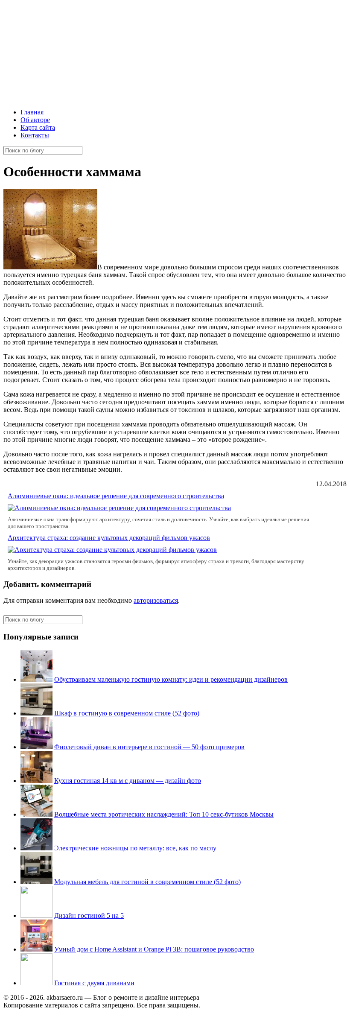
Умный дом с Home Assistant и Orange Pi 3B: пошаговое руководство (154, 949)
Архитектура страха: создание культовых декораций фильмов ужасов (109, 537)
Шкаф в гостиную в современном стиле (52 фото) (126, 713)
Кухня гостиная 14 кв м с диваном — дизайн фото (127, 780)
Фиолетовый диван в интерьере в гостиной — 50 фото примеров (149, 746)
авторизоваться (156, 600)
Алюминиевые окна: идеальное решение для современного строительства (116, 495)
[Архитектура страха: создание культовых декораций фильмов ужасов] (112, 549)
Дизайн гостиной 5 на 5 (89, 915)
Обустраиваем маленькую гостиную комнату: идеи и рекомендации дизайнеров (171, 679)
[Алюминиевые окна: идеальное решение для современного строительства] (119, 507)
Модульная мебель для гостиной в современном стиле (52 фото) (147, 881)
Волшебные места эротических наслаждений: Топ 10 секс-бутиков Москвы (164, 814)
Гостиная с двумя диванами (94, 983)
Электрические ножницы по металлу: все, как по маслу (135, 848)
